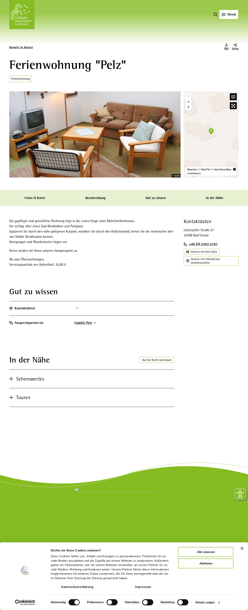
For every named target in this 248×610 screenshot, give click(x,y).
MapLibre (192, 169)
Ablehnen (205, 563)
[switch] (112, 602)
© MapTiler (205, 169)
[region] (211, 134)
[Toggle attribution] (234, 169)
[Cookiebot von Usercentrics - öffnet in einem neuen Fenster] (25, 602)
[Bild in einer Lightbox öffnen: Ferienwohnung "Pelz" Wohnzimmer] (95, 134)
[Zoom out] (188, 102)
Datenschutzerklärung (77, 586)
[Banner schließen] (242, 548)
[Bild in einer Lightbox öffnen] (115, 514)
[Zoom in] (188, 96)
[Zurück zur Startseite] (21, 14)
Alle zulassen (206, 552)
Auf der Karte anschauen (157, 360)
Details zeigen (205, 602)
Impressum (143, 586)
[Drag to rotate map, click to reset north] (188, 107)
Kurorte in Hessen (21, 47)
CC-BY (177, 176)
